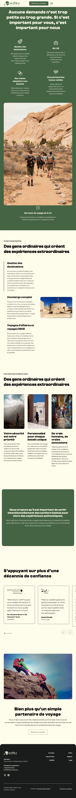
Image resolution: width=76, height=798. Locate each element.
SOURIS (51, 760)
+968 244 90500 (9, 767)
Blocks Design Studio (44, 789)
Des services (50, 756)
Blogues (69, 756)
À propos (51, 753)
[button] (60, 3)
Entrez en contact (39, 3)
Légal (70, 760)
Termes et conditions (66, 789)
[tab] (20, 276)
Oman (70, 753)
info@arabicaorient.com (11, 769)
